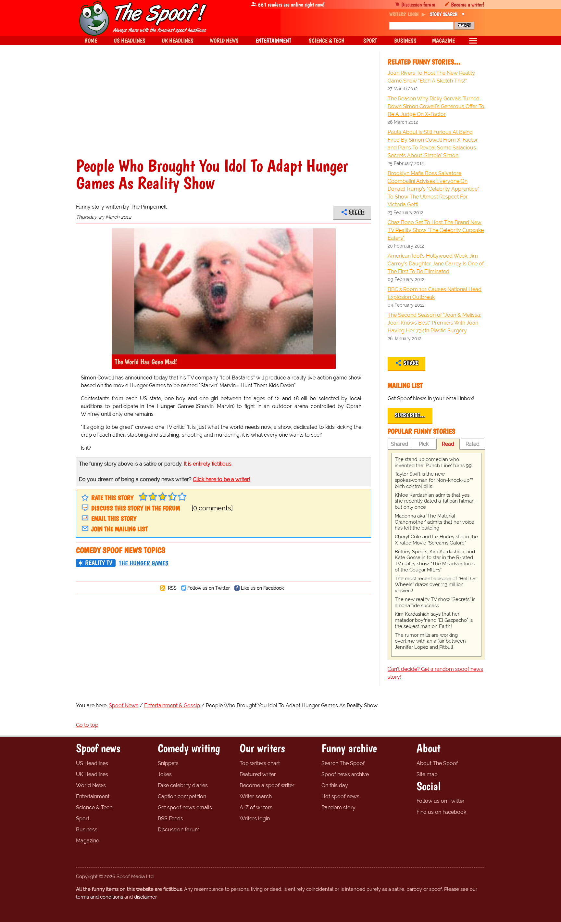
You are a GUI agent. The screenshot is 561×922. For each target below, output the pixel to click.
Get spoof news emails (185, 807)
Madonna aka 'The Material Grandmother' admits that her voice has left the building (434, 522)
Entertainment (92, 796)
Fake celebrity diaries (183, 785)
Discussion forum (418, 4)
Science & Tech (94, 807)
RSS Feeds (170, 818)
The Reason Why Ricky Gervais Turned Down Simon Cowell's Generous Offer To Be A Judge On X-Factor (436, 106)
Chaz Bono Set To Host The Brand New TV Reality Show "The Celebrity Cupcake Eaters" (436, 230)
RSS (172, 588)
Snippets (168, 763)
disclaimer (145, 897)
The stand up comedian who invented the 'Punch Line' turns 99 (433, 462)
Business (86, 829)
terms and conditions (99, 897)
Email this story (113, 518)
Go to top (87, 725)
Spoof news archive (345, 774)
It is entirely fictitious (207, 464)
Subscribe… (410, 415)
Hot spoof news (340, 796)
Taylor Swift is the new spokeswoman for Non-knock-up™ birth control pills (434, 480)
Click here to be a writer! (221, 479)
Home (90, 40)
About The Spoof (437, 763)
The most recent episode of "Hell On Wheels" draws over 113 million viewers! (436, 585)
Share (356, 212)
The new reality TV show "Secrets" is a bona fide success (435, 602)
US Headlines (92, 763)
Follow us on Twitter (208, 588)
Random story (338, 807)
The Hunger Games (143, 563)
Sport (82, 818)
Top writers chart (260, 763)
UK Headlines (92, 774)
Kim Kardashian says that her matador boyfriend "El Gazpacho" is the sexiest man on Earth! (434, 620)
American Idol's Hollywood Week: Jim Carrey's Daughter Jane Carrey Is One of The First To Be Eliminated (436, 264)
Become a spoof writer (267, 785)
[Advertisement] (223, 108)
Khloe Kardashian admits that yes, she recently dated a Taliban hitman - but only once (436, 501)
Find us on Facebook (441, 812)
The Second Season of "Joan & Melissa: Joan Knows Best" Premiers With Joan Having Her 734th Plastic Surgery (434, 323)
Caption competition (182, 796)
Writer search (256, 796)
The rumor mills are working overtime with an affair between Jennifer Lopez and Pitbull (430, 641)
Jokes (165, 774)
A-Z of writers (256, 807)
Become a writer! (467, 4)
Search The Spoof (343, 763)
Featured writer (258, 774)
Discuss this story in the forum (135, 508)
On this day (334, 785)
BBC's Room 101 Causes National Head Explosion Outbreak (434, 293)
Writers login (255, 818)
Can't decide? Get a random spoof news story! (435, 673)
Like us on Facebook (262, 588)
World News (91, 785)
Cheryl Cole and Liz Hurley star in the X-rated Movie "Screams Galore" (436, 540)
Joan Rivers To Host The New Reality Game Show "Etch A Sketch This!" (431, 77)
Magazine (87, 841)
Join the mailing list (119, 529)
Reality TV (98, 563)
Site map (427, 774)
